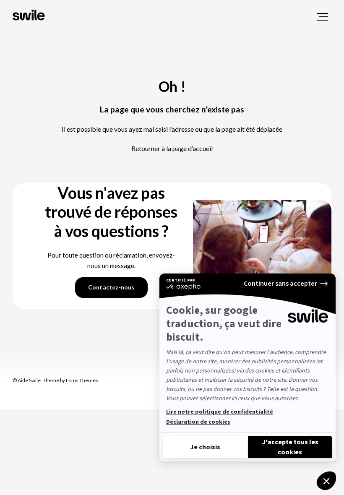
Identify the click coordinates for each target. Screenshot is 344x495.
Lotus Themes (82, 380)
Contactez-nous (111, 287)
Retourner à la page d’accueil (172, 148)
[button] (322, 17)
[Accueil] (30, 16)
